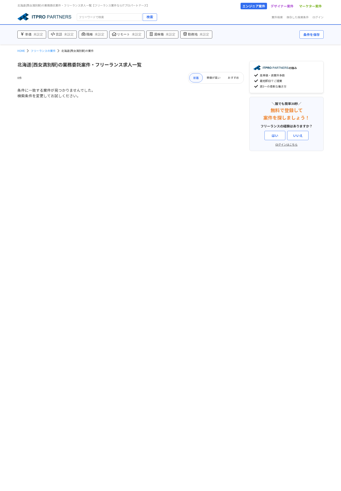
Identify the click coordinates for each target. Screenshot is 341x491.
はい (275, 135)
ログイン (318, 17)
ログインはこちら (286, 144)
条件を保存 (311, 34)
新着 (196, 78)
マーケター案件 (310, 6)
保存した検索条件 (297, 17)
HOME (21, 51)
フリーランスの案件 (43, 51)
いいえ (298, 135)
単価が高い (213, 77)
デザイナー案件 (282, 6)
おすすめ (233, 77)
